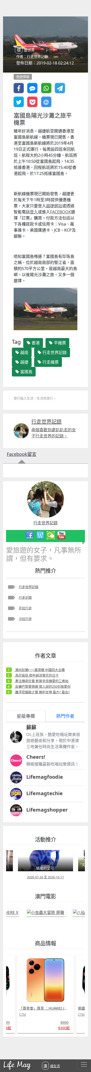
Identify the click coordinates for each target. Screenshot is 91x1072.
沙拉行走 (25, 618)
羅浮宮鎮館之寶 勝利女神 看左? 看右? (42, 692)
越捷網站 (54, 206)
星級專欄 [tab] (26, 716)
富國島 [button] (25, 371)
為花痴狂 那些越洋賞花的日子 (36, 675)
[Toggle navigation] (84, 1064)
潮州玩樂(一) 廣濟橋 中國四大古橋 (39, 669)
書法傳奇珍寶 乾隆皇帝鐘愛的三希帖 (41, 681)
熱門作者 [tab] (65, 716)
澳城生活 (51, 1065)
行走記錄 (25, 597)
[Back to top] (82, 1052)
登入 (34, 212)
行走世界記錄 (28, 587)
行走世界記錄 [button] (54, 352)
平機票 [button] (59, 343)
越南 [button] (23, 352)
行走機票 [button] (50, 362)
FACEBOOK (60, 212)
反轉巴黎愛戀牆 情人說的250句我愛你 (42, 686)
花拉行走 (25, 608)
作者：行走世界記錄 (32, 56)
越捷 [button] (23, 362)
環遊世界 (26, 50)
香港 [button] (35, 343)
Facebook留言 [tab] (21, 454)
